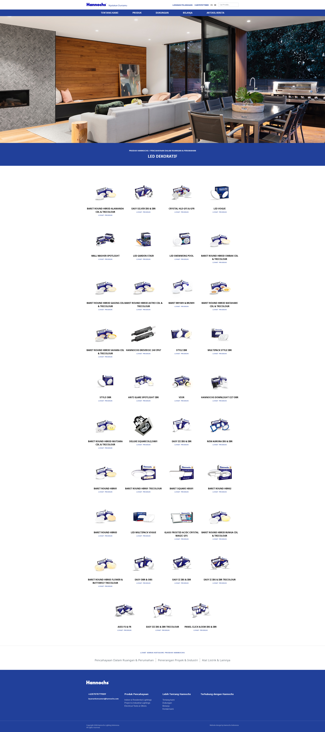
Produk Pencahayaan (136, 694)
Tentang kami (109, 12)
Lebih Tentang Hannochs (176, 694)
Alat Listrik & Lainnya (216, 660)
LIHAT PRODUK (105, 215)
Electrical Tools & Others (135, 706)
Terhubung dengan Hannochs (217, 694)
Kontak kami (168, 709)
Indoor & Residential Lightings (138, 700)
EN (212, 5)
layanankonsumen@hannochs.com (103, 698)
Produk (137, 12)
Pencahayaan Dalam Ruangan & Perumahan (124, 660)
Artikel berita (215, 12)
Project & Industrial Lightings (137, 703)
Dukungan (162, 12)
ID (215, 5)
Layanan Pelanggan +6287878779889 (191, 5)
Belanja (187, 12)
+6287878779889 (97, 694)
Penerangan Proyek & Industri (178, 660)
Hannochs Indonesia (231, 725)
